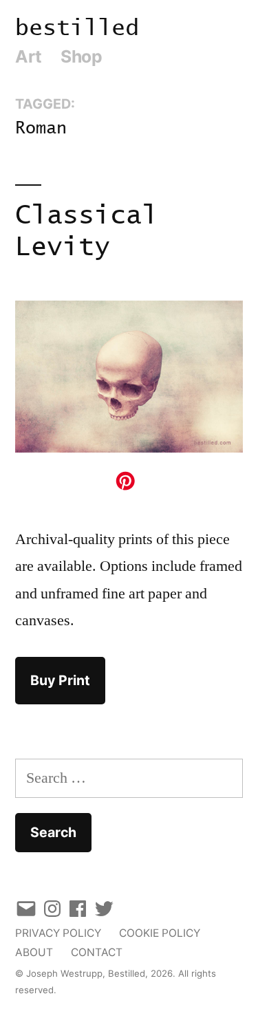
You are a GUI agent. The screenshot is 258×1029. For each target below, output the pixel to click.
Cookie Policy (159, 933)
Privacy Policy (58, 933)
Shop (81, 56)
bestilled (77, 28)
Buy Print (60, 680)
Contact (96, 952)
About (34, 952)
